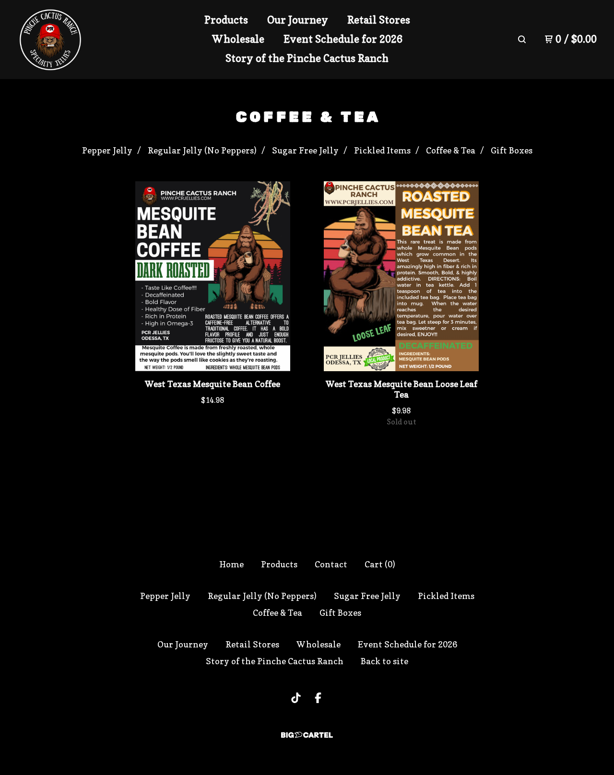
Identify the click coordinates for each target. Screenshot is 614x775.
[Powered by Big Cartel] (307, 735)
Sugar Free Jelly (305, 150)
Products (226, 19)
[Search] (522, 39)
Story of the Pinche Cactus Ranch (307, 58)
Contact (331, 564)
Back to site (384, 661)
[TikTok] (296, 698)
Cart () (380, 564)
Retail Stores (378, 19)
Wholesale (238, 39)
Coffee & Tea (450, 150)
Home (231, 564)
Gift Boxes (511, 150)
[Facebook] (318, 698)
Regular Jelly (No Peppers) (202, 150)
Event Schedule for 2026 (342, 39)
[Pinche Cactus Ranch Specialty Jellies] (50, 39)
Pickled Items (382, 150)
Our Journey (297, 19)
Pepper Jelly (107, 150)
